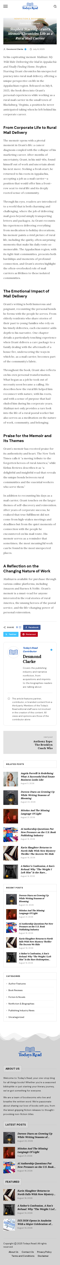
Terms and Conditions (23, 1256)
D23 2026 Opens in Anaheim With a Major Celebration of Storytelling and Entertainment (36, 1224)
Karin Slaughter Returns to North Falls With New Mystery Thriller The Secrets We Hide (38, 850)
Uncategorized (15, 1017)
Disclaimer (43, 1256)
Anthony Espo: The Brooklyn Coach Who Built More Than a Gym (43, 748)
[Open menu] (5, 6)
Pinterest (31, 634)
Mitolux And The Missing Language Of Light (35, 812)
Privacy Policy (44, 1252)
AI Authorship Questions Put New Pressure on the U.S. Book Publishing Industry (38, 832)
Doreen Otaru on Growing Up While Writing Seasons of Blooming (37, 795)
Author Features (16, 983)
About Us (13, 1252)
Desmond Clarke (14, 49)
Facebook (33, 627)
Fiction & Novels (15, 997)
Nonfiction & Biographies (30, 19)
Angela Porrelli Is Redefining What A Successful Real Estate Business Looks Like (38, 776)
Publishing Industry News (20, 1010)
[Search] (55, 6)
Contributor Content (30, 23)
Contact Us (28, 1252)
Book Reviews (14, 990)
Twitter (12, 634)
